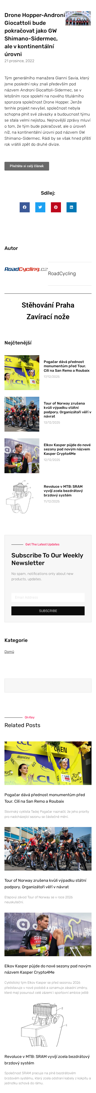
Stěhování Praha (48, 305)
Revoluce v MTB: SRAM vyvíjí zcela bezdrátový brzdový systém (63, 490)
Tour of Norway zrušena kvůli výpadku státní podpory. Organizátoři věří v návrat (67, 409)
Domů (9, 652)
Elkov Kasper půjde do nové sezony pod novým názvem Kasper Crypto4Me (67, 449)
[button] (25, 207)
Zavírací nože (48, 316)
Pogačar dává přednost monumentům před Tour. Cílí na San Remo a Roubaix (67, 366)
